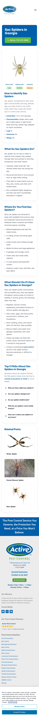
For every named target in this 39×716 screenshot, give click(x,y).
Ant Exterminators (7, 638)
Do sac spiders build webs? (18, 400)
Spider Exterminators (8, 671)
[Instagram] (7, 611)
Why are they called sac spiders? (21, 388)
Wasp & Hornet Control (9, 677)
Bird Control (5, 653)
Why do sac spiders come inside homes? (20, 407)
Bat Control (5, 641)
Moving (4, 683)
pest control (29, 347)
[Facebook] (3, 611)
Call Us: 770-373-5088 (19, 40)
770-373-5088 (19, 567)
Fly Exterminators (7, 662)
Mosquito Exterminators (9, 665)
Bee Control (5, 647)
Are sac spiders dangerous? (19, 394)
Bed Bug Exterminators (9, 644)
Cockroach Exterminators (10, 656)
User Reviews (18, 629)
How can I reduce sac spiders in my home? (20, 416)
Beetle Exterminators (8, 650)
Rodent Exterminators (9, 668)
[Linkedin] (11, 611)
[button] (35, 10)
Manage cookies (19, 706)
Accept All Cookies (19, 712)
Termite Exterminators (9, 674)
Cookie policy (12, 702)
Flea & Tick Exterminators (10, 659)
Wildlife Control (6, 680)
